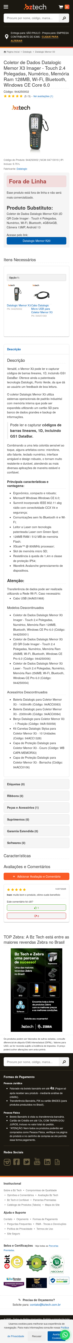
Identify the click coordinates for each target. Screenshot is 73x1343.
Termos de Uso (44, 1228)
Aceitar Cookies (56, 1336)
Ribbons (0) (15, 796)
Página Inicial (13, 51)
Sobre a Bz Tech (13, 1190)
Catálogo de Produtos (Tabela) (24, 1204)
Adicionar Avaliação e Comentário (38, 876)
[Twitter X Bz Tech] (27, 1163)
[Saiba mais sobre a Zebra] (36, 990)
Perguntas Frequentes (19, 1223)
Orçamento (22, 1219)
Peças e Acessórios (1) (23, 807)
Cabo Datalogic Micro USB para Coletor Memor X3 (42, 308)
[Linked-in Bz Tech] (48, 1163)
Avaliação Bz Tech (48, 1195)
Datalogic (27, 51)
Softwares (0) (16, 843)
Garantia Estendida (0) (22, 831)
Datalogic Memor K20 (36, 241)
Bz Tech (35, 6)
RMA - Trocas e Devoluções (51, 1223)
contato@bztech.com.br (45, 1304)
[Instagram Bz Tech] (8, 1163)
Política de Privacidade (19, 1228)
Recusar (36, 1336)
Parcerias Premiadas (44, 1200)
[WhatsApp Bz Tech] (65, 1335)
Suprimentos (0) (18, 819)
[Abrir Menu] (8, 6)
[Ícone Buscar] (64, 18)
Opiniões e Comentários (20, 1195)
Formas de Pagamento (45, 1219)
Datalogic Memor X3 (19, 305)
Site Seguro (13, 1233)
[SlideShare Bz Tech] (58, 1163)
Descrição (14, 349)
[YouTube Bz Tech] (38, 1163)
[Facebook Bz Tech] (17, 1163)
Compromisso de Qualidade (41, 1190)
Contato (8, 1219)
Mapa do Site (52, 1204)
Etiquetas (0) (16, 784)
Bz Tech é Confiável (18, 1200)
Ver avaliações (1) (43, 96)
